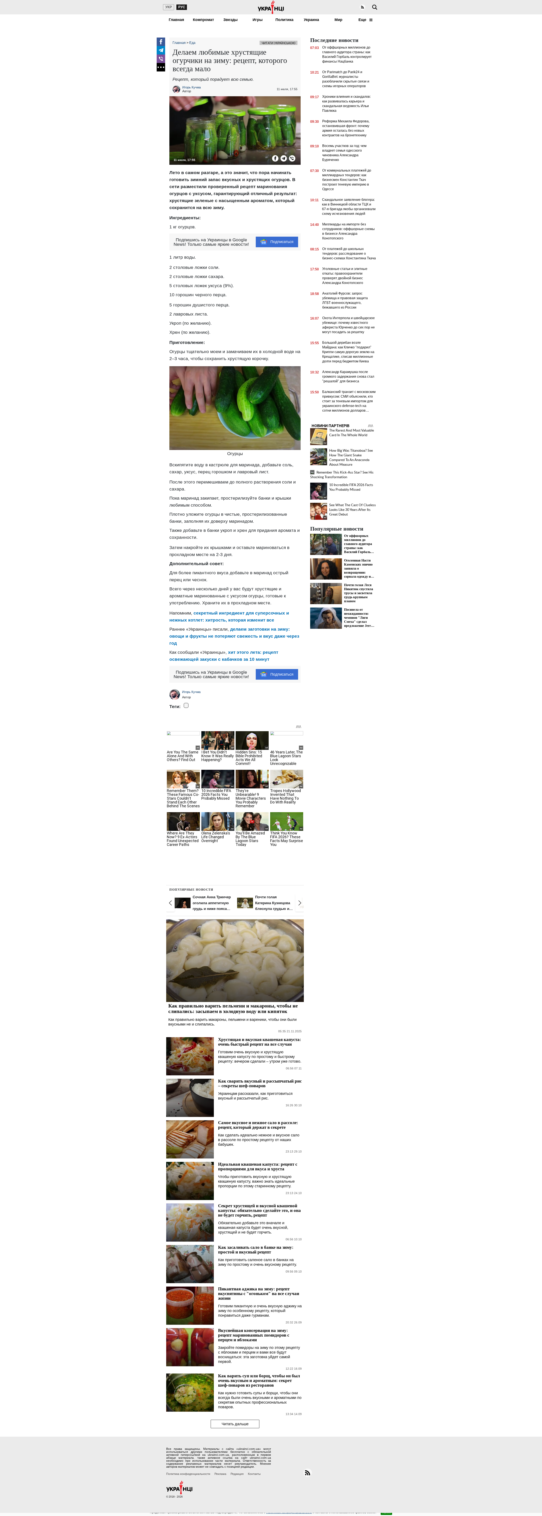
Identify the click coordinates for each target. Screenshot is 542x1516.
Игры (258, 20)
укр (168, 7)
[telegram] (161, 50)
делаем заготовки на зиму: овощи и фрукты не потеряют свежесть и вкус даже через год (234, 636)
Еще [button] (362, 20)
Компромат (203, 20)
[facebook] (161, 42)
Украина (311, 20)
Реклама (220, 1473)
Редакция (237, 1473)
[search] (375, 7)
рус (181, 7)
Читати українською (278, 43)
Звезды (230, 20)
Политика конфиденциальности (188, 1473)
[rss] (362, 7)
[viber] (161, 58)
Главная (176, 20)
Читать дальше (235, 1424)
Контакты (254, 1473)
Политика (284, 20)
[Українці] (271, 7)
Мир (338, 20)
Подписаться (281, 242)
